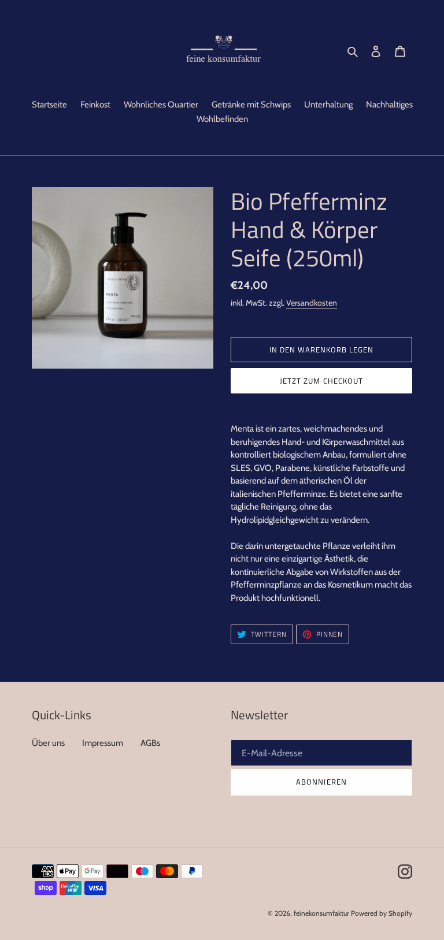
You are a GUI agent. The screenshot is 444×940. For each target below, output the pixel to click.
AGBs (150, 743)
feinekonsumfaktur (321, 913)
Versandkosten (311, 303)
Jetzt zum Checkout (321, 381)
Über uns (48, 743)
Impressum (102, 743)
